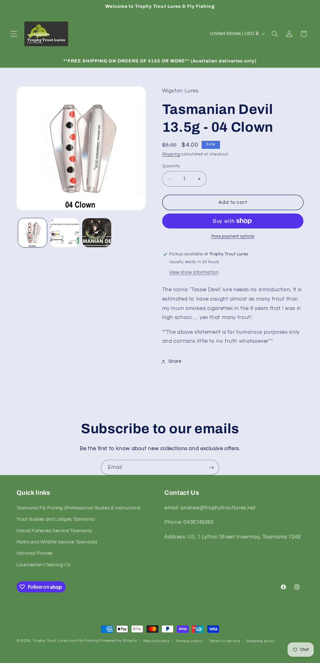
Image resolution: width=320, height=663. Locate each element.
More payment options (232, 236)
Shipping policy (261, 641)
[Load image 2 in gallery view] (64, 232)
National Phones (35, 553)
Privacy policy (189, 641)
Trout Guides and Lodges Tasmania (56, 519)
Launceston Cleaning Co (44, 564)
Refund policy (156, 641)
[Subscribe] (211, 467)
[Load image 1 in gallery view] (32, 232)
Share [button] (175, 361)
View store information (194, 272)
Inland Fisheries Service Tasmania (54, 530)
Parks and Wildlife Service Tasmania (57, 542)
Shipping (171, 154)
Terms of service (224, 641)
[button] (14, 34)
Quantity (171, 166)
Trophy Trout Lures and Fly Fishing (65, 640)
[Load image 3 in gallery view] (96, 232)
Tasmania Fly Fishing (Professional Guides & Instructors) (79, 508)
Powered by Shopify (118, 640)
